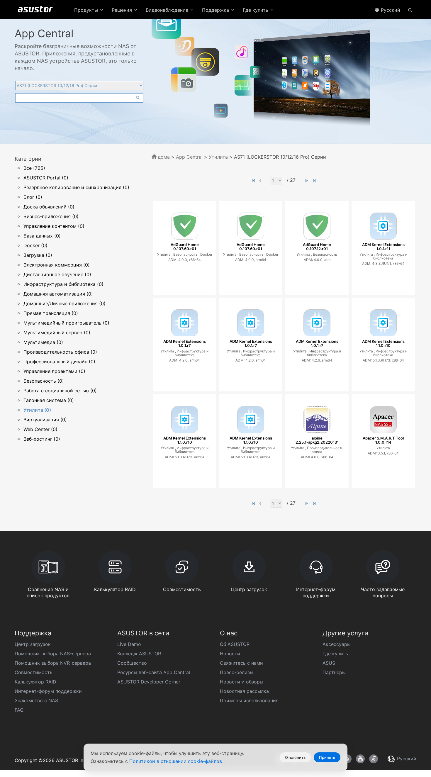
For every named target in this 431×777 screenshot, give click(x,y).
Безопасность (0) (43, 381)
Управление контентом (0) (53, 226)
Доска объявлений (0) (48, 207)
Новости (230, 653)
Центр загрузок (33, 644)
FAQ (19, 710)
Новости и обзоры (241, 682)
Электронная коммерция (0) (56, 265)
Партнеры (334, 672)
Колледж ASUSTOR (139, 653)
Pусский (389, 10)
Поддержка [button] (216, 10)
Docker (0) (35, 245)
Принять (327, 757)
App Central (189, 157)
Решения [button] (122, 10)
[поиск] (410, 9)
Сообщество (132, 663)
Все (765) (34, 168)
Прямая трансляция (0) (50, 313)
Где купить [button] (256, 10)
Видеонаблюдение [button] (168, 10)
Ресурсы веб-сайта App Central (153, 672)
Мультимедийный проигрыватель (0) (66, 323)
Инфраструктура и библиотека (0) (63, 284)
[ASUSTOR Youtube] (360, 758)
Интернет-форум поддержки (48, 691)
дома (163, 157)
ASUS (329, 663)
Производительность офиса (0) (60, 352)
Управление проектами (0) (54, 371)
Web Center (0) (40, 429)
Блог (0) (32, 197)
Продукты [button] (86, 10)
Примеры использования (249, 700)
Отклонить (295, 757)
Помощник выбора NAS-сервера (53, 653)
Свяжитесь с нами (241, 663)
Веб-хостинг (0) (41, 439)
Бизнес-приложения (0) (51, 216)
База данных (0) (42, 236)
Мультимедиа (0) (43, 342)
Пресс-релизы (236, 672)
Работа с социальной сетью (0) (60, 390)
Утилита (219, 157)
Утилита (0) (37, 410)
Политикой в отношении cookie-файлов (176, 761)
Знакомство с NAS (36, 700)
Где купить (335, 653)
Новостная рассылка (244, 691)
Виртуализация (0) (45, 420)
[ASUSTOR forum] (373, 758)
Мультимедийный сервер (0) (56, 332)
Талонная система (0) (48, 400)
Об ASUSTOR (235, 644)
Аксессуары (337, 644)
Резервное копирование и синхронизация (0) (76, 187)
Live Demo (129, 644)
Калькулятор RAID (35, 682)
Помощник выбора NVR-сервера (53, 663)
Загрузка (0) (37, 255)
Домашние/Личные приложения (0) (64, 303)
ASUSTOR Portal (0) (45, 178)
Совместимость (33, 672)
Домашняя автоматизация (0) (58, 294)
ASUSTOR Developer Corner (148, 682)
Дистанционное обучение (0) (57, 274)
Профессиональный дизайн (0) (59, 361)
